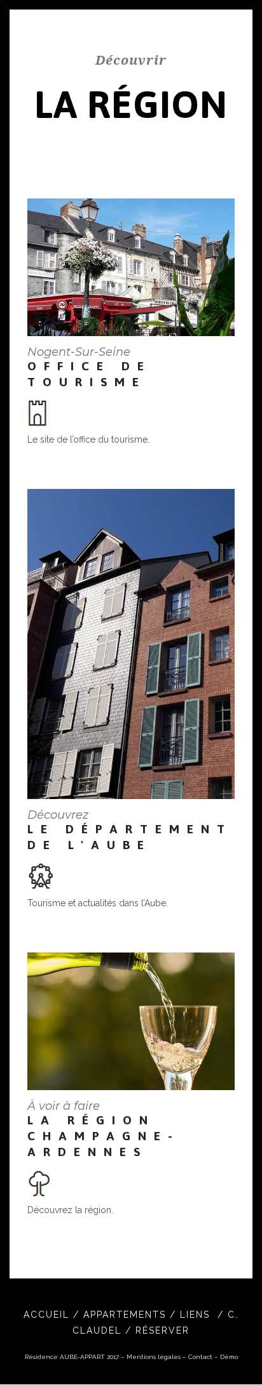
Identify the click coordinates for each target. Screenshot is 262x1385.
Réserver (162, 1330)
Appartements (126, 1315)
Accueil (48, 1315)
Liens (197, 1315)
